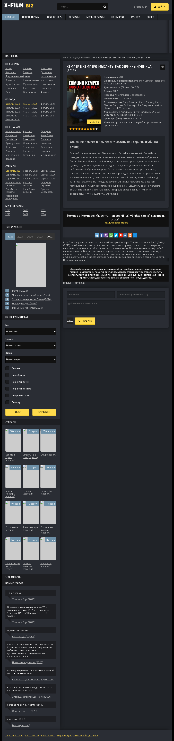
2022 (7, 214)
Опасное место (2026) (24, 711)
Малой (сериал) (21, 725)
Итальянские (30, 143)
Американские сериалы (13, 184)
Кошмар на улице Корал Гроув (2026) (33, 679)
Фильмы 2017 (12, 115)
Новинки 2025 (54, 16)
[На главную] (19, 7)
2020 (43, 214)
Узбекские (28, 147)
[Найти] (104, 6)
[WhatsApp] (111, 235)
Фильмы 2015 (48, 115)
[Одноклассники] (130, 235)
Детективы (46, 72)
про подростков (124, 122)
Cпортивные (29, 88)
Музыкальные (30, 84)
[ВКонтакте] (125, 235)
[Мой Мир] (135, 235)
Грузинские (29, 155)
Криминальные (141, 111)
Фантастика (29, 92)
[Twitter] (116, 235)
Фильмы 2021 (48, 107)
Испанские (11, 151)
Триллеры (46, 88)
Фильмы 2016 (30, 115)
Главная (10, 16)
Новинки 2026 (30, 16)
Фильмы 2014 (12, 119)
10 (96, 129)
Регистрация (140, 6)
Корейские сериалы (29, 190)
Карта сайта (48, 735)
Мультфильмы (12, 84)
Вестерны (10, 72)
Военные (27, 72)
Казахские (11, 147)
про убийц (139, 122)
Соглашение (32, 735)
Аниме (8, 68)
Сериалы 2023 (48, 170)
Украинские (47, 147)
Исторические (48, 76)
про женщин (111, 125)
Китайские (29, 135)
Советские (29, 139)
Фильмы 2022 (30, 107)
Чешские (10, 158)
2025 (7, 210)
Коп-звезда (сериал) (23, 636)
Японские (46, 139)
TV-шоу (135, 16)
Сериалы (74, 16)
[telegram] (97, 235)
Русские (27, 131)
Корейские (11, 135)
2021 (25, 214)
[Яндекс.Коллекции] (121, 235)
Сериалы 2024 (30, 170)
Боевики (27, 68)
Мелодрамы (47, 80)
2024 (25, 210)
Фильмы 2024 (48, 103)
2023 (43, 210)
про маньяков (153, 122)
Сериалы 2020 (48, 174)
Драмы (26, 76)
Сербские (46, 151)
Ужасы (8, 92)
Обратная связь (14, 735)
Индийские (11, 139)
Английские (47, 135)
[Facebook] (102, 235)
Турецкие (46, 131)
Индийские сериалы (11, 190)
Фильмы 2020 (12, 111)
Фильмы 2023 (12, 107)
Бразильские (12, 155)
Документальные (121, 111)
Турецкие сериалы (46, 184)
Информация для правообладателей (77, 735)
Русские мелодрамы (47, 190)
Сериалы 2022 (12, 174)
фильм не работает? (116, 222)
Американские (13, 131)
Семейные (11, 88)
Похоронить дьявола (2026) (27, 662)
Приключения (48, 84)
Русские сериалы (27, 184)
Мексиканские (48, 155)
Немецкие (46, 143)
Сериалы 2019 (12, 178)
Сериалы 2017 (48, 178)
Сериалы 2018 (30, 178)
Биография (46, 68)
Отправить (85, 321)
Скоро (150, 16)
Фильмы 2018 (48, 111)
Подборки (117, 16)
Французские (12, 143)
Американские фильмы (130, 114)
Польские (28, 151)
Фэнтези (45, 92)
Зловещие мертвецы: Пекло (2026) (31, 696)
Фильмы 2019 (30, 111)
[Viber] (106, 235)
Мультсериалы (95, 16)
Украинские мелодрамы (11, 197)
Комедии (10, 80)
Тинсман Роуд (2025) (23, 599)
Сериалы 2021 (30, 174)
